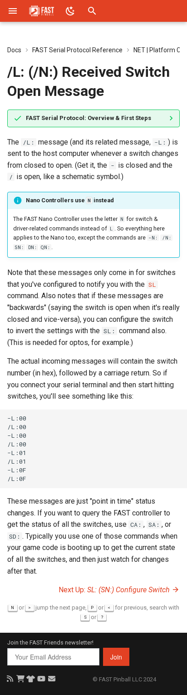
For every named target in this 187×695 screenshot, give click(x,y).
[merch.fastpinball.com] (30, 678)
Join (116, 656)
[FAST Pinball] (41, 11)
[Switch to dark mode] (70, 11)
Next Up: (114, 589)
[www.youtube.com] (41, 678)
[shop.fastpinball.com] (20, 678)
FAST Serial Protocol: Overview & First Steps (88, 118)
